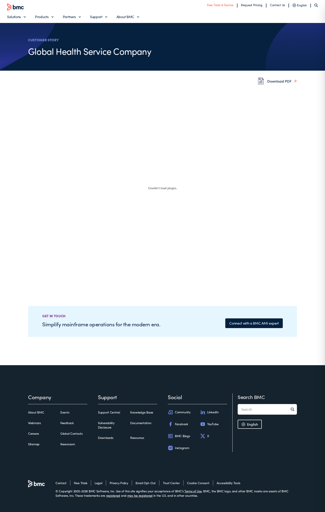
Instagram (182, 448)
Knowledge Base (141, 412)
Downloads (105, 438)
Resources (137, 438)
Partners (69, 16)
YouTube (213, 424)
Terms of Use (193, 491)
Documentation (140, 423)
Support (96, 16)
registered (113, 495)
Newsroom (67, 444)
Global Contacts (71, 433)
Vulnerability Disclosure (106, 425)
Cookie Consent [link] (198, 483)
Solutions (14, 16)
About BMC (125, 16)
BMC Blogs (182, 436)
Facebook (181, 424)
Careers (33, 433)
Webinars (34, 423)
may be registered (140, 495)
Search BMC (251, 397)
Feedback (67, 423)
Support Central (109, 412)
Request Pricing (251, 5)
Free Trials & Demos (220, 5)
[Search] (316, 5)
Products (41, 16)
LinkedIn (213, 412)
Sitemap (34, 444)
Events (64, 412)
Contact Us (277, 5)
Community (182, 412)
